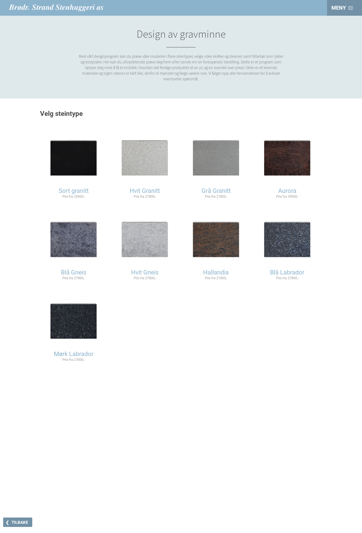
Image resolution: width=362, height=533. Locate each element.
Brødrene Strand (56, 8)
